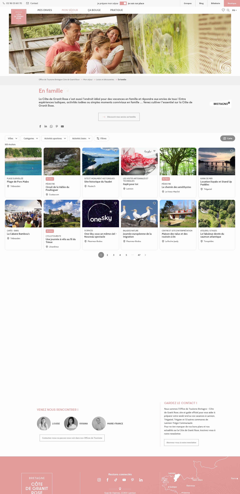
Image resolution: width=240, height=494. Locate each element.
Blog (201, 3)
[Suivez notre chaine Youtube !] (124, 480)
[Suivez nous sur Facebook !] (107, 480)
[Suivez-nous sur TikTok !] (116, 480)
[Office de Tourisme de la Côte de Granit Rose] (18, 14)
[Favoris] (223, 10)
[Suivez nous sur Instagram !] (99, 480)
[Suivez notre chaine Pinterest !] (132, 480)
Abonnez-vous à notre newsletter (181, 442)
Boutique (232, 3)
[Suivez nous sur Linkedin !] (141, 480)
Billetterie (215, 3)
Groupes (188, 3)
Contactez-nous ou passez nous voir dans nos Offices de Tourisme (72, 438)
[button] (228, 10)
